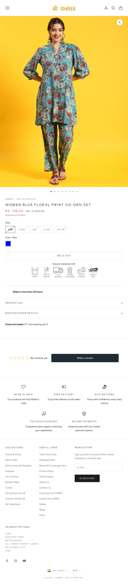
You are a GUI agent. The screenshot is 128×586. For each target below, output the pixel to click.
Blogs (42, 509)
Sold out (64, 255)
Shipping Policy (47, 459)
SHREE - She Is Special (20, 199)
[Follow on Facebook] (7, 560)
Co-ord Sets (11, 476)
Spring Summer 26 (15, 493)
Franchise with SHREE (51, 493)
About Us (44, 482)
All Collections (12, 504)
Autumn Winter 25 (15, 498)
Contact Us (45, 487)
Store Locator (46, 476)
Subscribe (87, 478)
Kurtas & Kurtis (13, 454)
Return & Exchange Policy (52, 465)
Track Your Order (48, 454)
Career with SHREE (49, 498)
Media (42, 504)
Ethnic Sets (11, 459)
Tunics (8, 487)
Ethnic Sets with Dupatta (18, 465)
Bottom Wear (12, 482)
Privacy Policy (46, 471)
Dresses (9, 471)
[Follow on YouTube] (24, 560)
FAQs (42, 515)
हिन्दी (75, 570)
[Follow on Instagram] (15, 560)
